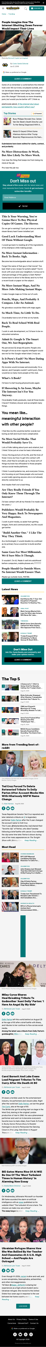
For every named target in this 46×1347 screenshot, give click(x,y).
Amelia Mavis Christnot (12, 1186)
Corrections (12, 1323)
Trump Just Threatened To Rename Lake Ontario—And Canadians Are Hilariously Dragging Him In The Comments (31, 898)
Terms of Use (33, 1319)
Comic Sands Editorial (20, 64)
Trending (11, 14)
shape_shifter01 (18, 1285)
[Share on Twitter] (8, 808)
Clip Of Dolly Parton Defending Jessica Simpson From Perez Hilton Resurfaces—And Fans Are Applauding (31, 885)
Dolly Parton (16, 820)
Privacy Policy (22, 1319)
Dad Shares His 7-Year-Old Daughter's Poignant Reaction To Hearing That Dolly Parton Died (31, 602)
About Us (11, 1319)
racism (23, 1276)
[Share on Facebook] (3, 808)
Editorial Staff (23, 1323)
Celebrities (25, 596)
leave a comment (23, 79)
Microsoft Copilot (14, 58)
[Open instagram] (31, 1334)
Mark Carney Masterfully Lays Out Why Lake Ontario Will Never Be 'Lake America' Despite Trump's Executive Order (31, 615)
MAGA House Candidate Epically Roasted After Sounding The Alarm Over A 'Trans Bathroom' (31, 732)
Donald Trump (26, 633)
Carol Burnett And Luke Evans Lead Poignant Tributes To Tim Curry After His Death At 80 (21, 1079)
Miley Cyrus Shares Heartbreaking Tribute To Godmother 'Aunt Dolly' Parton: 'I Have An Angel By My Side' (23, 999)
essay (21, 1202)
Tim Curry (6, 1106)
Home (4, 14)
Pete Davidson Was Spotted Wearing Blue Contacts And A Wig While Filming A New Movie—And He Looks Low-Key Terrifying (21, 2)
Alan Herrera (8, 804)
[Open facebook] (15, 1334)
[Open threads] (25, 1334)
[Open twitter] (20, 1334)
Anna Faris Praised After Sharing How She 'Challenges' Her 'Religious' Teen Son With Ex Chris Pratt (31, 722)
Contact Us (34, 1323)
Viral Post (25, 608)
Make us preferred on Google (15, 72)
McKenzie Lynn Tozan (12, 1009)
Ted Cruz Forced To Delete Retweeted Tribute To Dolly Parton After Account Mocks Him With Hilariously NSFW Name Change (23, 793)
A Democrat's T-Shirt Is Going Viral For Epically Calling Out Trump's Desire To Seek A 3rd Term (31, 687)
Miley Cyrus (19, 1034)
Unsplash (25, 58)
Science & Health (27, 903)
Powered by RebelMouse (23, 1343)
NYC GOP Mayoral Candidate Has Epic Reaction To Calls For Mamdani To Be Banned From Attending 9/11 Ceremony (30, 861)
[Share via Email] (12, 808)
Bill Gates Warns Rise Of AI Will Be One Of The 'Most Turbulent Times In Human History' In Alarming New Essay (22, 1176)
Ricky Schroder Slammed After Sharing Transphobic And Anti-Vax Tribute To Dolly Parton (31, 698)
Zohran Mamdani (27, 854)
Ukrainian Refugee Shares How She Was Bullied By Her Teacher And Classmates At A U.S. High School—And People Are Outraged (22, 1255)
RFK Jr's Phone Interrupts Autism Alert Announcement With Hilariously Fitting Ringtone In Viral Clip (31, 910)
